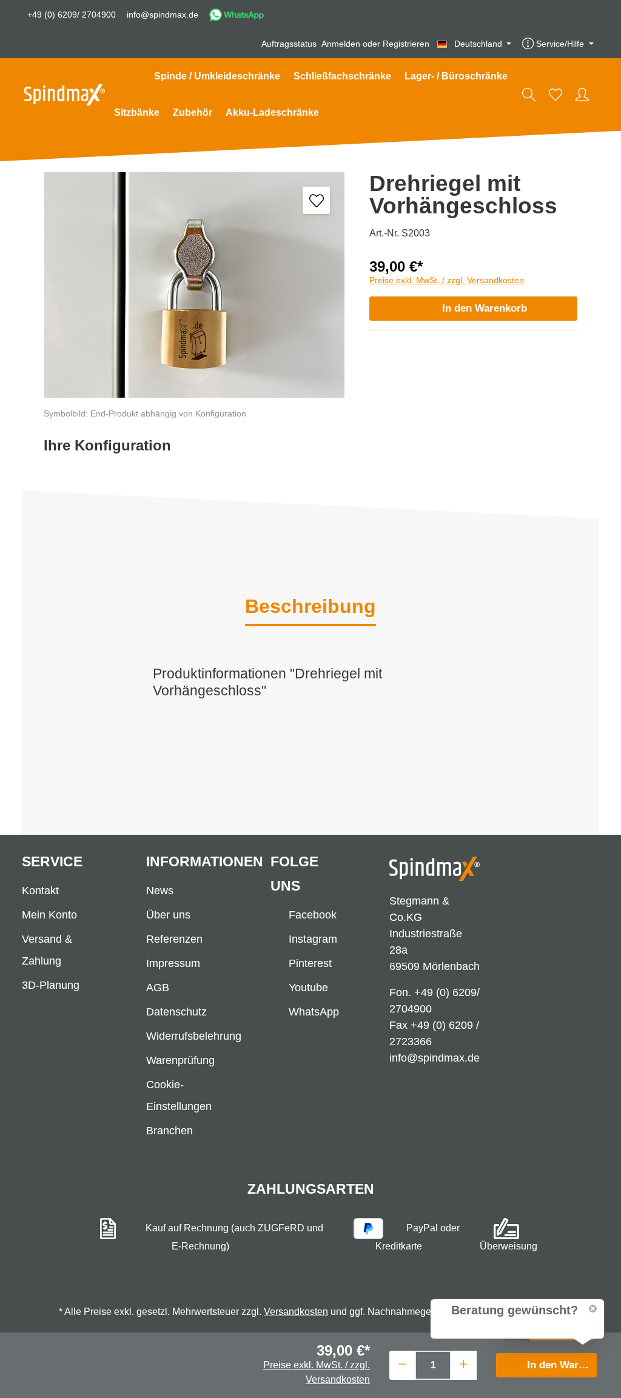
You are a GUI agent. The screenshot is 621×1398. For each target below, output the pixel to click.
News (159, 891)
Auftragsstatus (289, 43)
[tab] (310, 607)
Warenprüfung (180, 1060)
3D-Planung (50, 985)
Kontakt (40, 891)
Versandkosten (296, 1311)
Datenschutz (176, 1012)
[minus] (402, 1364)
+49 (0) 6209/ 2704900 (71, 14)
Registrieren (406, 43)
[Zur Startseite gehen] (64, 94)
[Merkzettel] (555, 94)
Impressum (173, 963)
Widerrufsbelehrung (193, 1036)
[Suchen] (529, 94)
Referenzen (174, 939)
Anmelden (340, 43)
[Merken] (316, 200)
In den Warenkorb (484, 308)
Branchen (169, 1131)
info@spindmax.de (162, 14)
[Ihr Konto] (582, 94)
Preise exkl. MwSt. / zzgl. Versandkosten (446, 280)
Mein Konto (49, 915)
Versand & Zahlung (47, 950)
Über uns (168, 915)
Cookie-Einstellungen (179, 1095)
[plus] (464, 1364)
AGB (157, 988)
